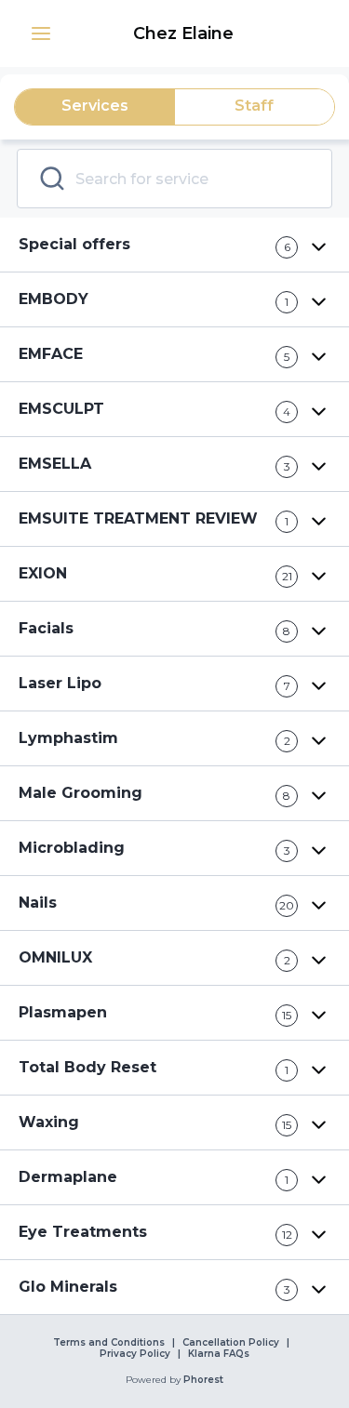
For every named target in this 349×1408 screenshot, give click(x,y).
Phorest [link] (203, 1380)
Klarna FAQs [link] (218, 1354)
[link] (185, 33)
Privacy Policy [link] (135, 1354)
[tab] (95, 107)
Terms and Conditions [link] (109, 1342)
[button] (41, 33)
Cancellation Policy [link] (230, 1342)
